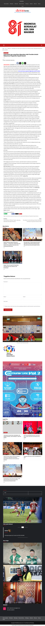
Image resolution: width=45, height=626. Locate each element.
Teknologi (16, 3)
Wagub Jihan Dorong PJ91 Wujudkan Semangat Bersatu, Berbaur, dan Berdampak (11, 266)
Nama (5, 296)
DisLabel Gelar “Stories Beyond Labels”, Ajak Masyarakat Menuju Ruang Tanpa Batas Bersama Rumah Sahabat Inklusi (32, 244)
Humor (39, 3)
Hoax (22, 6)
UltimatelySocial (30, 625)
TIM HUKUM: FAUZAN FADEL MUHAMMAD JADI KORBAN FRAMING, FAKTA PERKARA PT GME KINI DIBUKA (12, 436)
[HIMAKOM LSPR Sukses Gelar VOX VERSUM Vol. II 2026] (32, 448)
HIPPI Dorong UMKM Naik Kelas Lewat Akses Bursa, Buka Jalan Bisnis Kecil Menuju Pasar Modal (32, 436)
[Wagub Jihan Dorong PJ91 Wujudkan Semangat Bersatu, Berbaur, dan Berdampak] (12, 257)
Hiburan (35, 3)
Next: (32, 220)
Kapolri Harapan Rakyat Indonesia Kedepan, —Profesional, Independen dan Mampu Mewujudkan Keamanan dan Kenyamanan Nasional (12, 244)
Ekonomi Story (21, 3)
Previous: (12, 220)
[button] (4, 45)
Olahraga (26, 3)
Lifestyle (31, 3)
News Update (6, 3)
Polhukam (11, 3)
